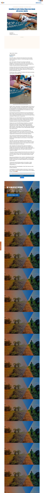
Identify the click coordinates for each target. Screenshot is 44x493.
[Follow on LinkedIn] (35, 0)
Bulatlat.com (11, 56)
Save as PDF (22, 177)
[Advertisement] (23, 43)
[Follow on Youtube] (37, 0)
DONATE (41, 0)
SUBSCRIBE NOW (13, 195)
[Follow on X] (34, 0)
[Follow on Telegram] (38, 0)
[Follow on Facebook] (33, 0)
